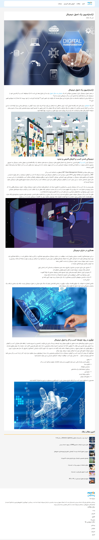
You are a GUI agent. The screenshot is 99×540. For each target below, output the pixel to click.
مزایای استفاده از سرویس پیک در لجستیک (78, 465)
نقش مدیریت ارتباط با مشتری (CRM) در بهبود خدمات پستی (74, 445)
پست (94, 510)
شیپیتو (93, 532)
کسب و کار (82, 163)
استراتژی (87, 106)
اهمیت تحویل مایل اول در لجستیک (79, 472)
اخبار (83, 4)
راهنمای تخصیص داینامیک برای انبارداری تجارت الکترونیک (74, 458)
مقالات (78, 4)
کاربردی (93, 514)
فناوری (93, 517)
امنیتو (93, 535)
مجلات (60, 4)
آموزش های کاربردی (69, 4)
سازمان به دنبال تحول (56, 93)
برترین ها (93, 520)
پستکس (93, 525)
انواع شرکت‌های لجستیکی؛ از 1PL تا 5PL (78, 479)
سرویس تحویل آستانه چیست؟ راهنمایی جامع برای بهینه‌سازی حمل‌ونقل (71, 451)
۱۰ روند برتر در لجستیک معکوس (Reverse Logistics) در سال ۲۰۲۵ (72, 438)
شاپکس (93, 528)
